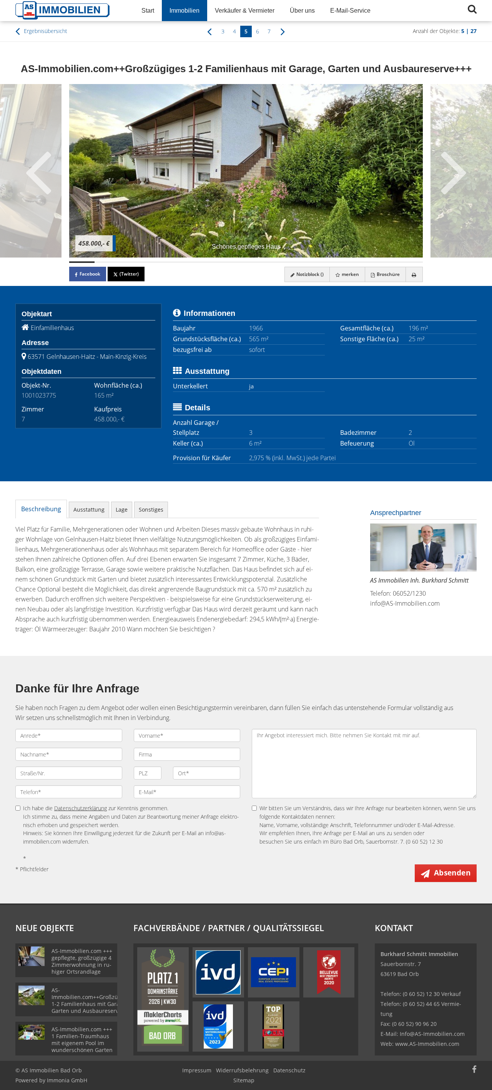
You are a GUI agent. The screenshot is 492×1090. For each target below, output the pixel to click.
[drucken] (414, 274)
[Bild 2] (107, 262)
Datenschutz (289, 1070)
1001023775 (39, 395)
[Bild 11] (334, 262)
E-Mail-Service (350, 10)
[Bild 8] (258, 262)
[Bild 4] (157, 262)
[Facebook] (474, 1070)
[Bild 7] (233, 262)
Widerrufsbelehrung (242, 1070)
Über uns (302, 10)
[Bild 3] (132, 262)
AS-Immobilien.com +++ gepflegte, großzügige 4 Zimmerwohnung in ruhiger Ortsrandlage (82, 961)
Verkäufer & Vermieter (244, 10)
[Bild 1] (82, 262)
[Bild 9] (284, 262)
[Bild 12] (359, 262)
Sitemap (243, 1080)
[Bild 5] (183, 262)
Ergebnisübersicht (44, 31)
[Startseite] (68, 10)
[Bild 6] (208, 262)
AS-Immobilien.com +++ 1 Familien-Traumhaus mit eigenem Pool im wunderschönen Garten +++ (82, 1043)
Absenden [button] (452, 873)
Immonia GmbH (67, 1080)
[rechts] (283, 31)
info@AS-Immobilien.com (405, 603)
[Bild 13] (384, 262)
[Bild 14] (410, 262)
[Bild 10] (309, 262)
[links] (209, 31)
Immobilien (184, 10)
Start (147, 10)
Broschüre (388, 274)
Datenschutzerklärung (80, 808)
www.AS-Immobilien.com (427, 1043)
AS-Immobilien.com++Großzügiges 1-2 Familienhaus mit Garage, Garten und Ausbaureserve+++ (91, 1000)
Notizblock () (309, 274)
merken (350, 274)
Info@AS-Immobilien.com (432, 1033)
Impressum (196, 1070)
